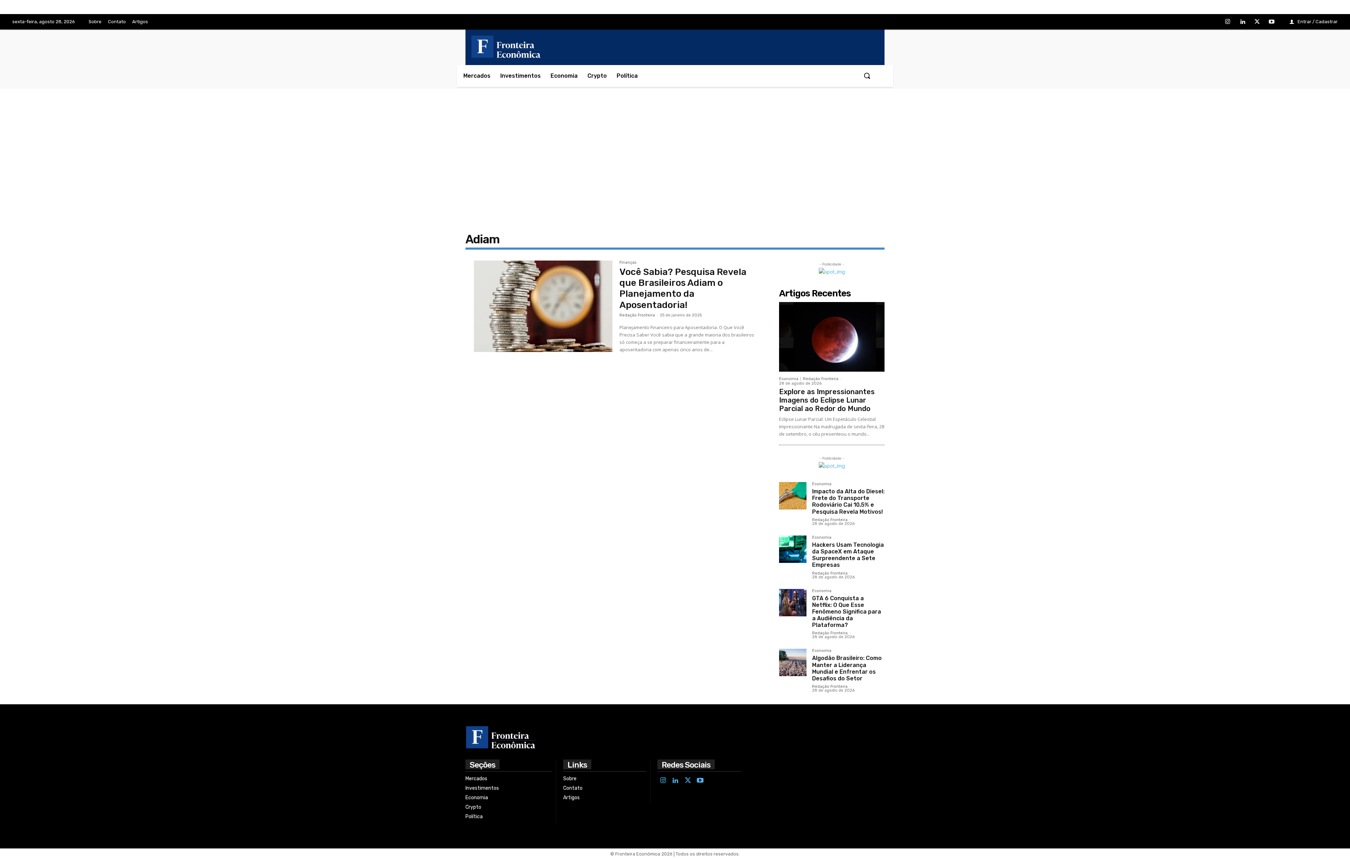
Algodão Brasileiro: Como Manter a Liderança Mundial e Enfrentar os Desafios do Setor (847, 668)
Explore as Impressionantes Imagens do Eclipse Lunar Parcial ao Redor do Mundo (827, 400)
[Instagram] (1228, 22)
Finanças (627, 263)
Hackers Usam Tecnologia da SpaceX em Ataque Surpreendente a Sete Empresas (848, 555)
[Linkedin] (1242, 22)
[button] (867, 75)
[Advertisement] (675, 159)
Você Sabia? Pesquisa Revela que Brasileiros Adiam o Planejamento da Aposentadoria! (682, 288)
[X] (1257, 22)
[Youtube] (1271, 22)
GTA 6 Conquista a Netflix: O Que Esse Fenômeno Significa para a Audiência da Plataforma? (846, 612)
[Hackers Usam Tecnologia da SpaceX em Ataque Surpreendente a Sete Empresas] (792, 549)
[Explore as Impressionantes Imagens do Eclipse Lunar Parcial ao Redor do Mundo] (832, 337)
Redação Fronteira (637, 315)
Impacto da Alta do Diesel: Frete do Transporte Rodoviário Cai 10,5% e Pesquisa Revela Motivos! (848, 501)
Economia (788, 379)
